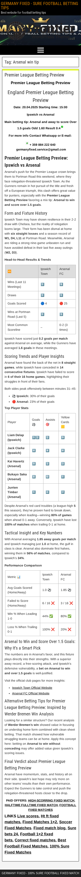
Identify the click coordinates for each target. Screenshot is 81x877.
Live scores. (28, 816)
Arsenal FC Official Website (30, 693)
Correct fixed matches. (36, 840)
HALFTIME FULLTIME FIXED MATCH (31, 805)
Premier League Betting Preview (34, 75)
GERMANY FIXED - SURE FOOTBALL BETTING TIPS (39, 5)
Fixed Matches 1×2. (40, 822)
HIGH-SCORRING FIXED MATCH (51, 800)
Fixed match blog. (50, 828)
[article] (40, 441)
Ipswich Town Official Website (32, 687)
